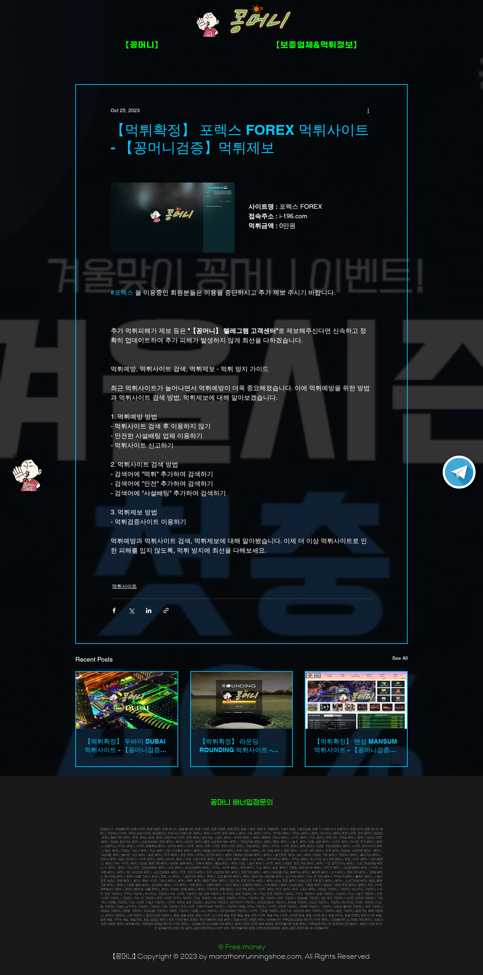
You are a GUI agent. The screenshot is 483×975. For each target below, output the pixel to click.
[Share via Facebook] (114, 610)
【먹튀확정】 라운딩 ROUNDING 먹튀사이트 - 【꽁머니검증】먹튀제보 (235, 746)
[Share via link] (166, 610)
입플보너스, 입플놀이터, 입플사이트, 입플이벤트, (131, 829)
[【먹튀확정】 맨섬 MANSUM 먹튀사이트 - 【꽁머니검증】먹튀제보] (356, 700)
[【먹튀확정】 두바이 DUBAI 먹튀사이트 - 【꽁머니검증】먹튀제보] (127, 700)
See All (400, 658)
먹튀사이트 (124, 586)
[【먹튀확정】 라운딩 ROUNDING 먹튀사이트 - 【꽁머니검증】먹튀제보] (241, 700)
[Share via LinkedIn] (148, 610)
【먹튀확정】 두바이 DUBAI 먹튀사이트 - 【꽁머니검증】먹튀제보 (126, 746)
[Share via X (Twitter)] (131, 610)
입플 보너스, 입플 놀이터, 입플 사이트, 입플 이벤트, (194, 829)
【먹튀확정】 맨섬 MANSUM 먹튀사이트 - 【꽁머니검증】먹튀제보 (355, 746)
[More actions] (368, 110)
